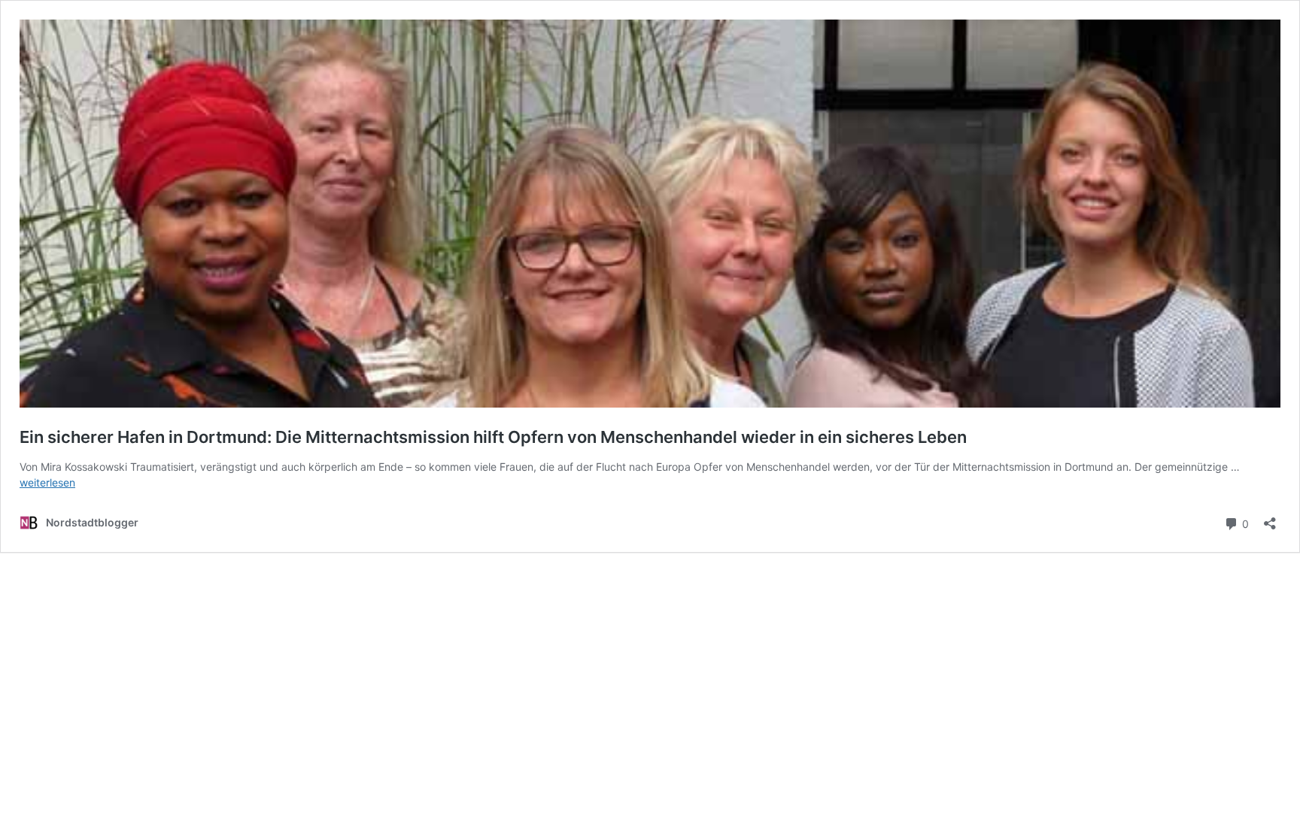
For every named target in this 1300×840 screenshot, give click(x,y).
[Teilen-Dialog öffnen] (1269, 518)
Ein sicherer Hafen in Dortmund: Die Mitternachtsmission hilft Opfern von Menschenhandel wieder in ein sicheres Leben (493, 437)
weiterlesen (47, 482)
